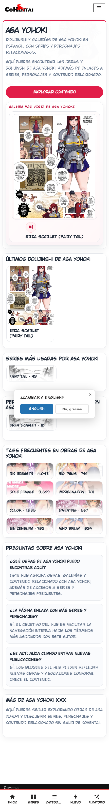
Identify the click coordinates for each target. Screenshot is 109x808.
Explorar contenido (54, 92)
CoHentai (11, 787)
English (37, 409)
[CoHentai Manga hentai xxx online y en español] (19, 8)
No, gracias (72, 409)
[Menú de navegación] (99, 8)
